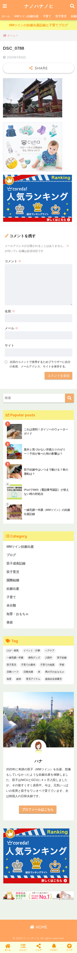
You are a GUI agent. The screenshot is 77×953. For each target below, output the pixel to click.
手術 (61, 664)
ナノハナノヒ (39, 6)
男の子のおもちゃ (54, 671)
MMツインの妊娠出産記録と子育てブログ (38, 25)
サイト (9, 345)
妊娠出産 (13, 588)
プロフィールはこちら (38, 809)
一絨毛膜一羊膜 (15, 657)
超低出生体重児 (53, 679)
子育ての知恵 (47, 664)
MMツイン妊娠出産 (26, 16)
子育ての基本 (28, 664)
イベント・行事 (31, 650)
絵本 (18, 679)
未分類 (11, 605)
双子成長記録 (16, 563)
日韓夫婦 (28, 671)
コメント (13, 261)
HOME (40, 927)
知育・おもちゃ (18, 614)
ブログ (11, 555)
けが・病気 (13, 650)
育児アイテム (33, 679)
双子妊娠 (62, 657)
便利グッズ (34, 657)
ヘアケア (49, 650)
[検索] (69, 398)
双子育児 (61, 16)
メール (11, 328)
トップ (69, 950)
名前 (10, 311)
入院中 (48, 657)
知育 (9, 679)
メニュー (23, 950)
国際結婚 (13, 580)
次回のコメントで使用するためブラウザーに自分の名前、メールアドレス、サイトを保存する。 (40, 364)
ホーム (6, 16)
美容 (10, 622)
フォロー (54, 950)
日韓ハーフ (13, 671)
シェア (38, 950)
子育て (47, 16)
